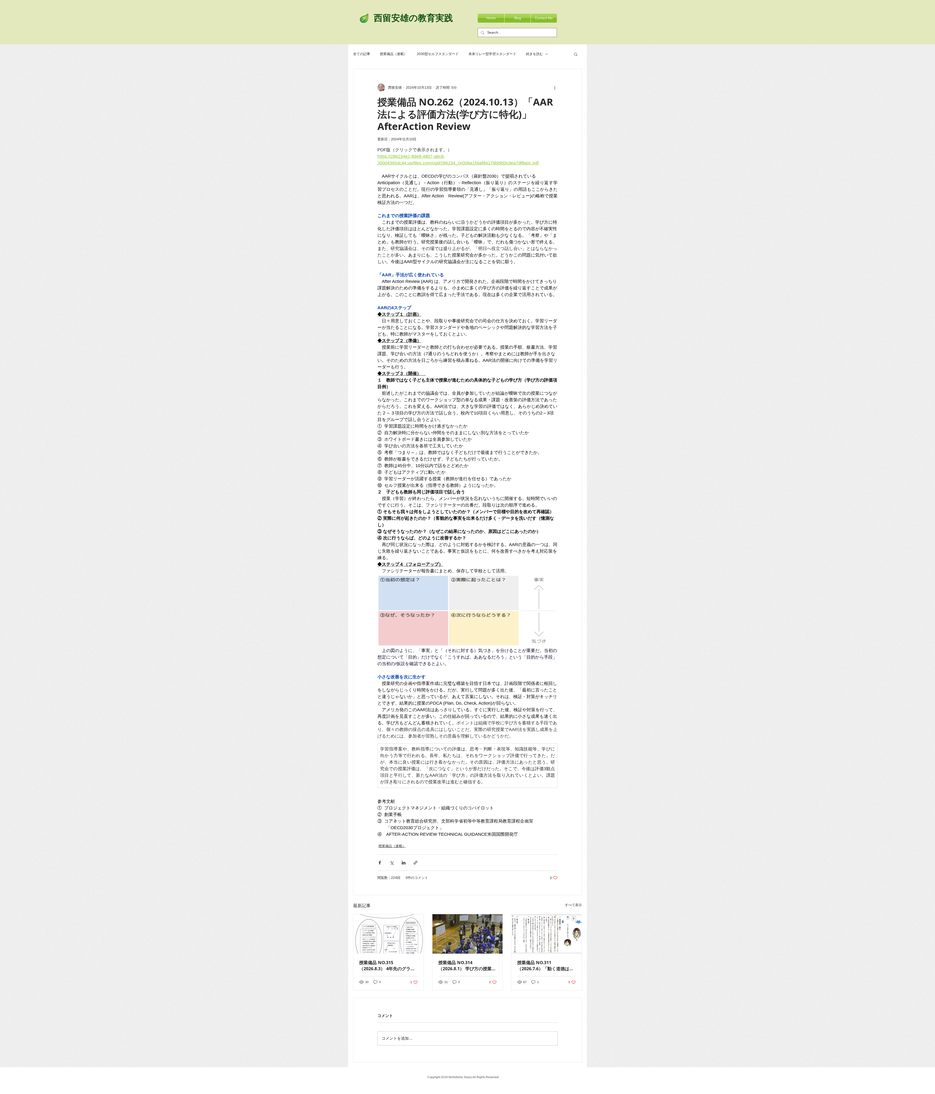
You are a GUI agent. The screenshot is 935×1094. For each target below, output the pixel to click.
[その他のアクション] (555, 87)
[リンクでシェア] (415, 862)
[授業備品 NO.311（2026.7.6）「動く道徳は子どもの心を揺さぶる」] (546, 934)
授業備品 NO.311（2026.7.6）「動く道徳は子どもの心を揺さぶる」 (545, 966)
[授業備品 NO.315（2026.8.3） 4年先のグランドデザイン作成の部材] (388, 934)
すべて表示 (573, 905)
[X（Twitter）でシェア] (391, 862)
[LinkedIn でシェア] (403, 862)
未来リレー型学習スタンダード (492, 54)
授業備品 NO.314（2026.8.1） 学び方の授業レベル (467, 966)
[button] (575, 54)
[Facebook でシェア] (379, 862)
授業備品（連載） (393, 54)
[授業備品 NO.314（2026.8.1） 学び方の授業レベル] (467, 934)
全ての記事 (361, 54)
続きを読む (534, 54)
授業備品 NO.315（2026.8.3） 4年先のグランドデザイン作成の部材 (387, 966)
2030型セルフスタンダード (438, 54)
